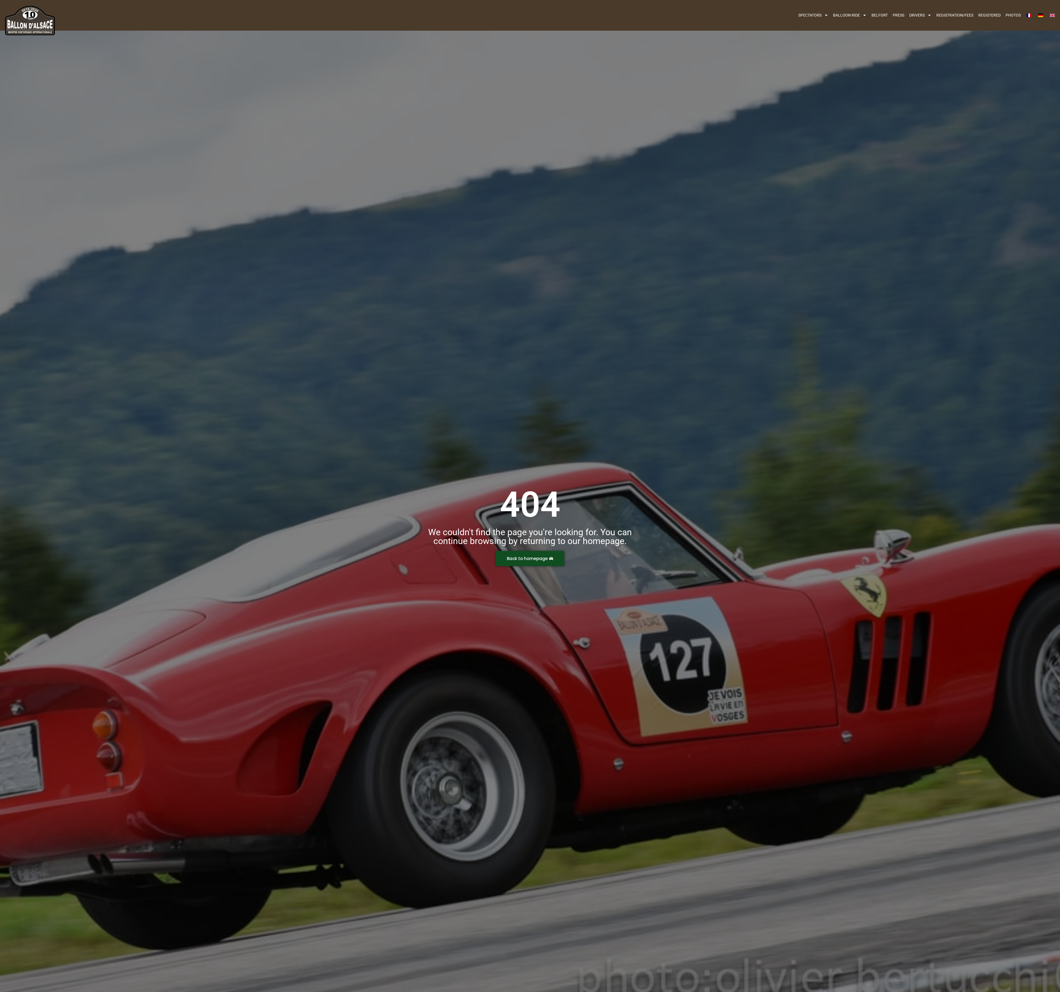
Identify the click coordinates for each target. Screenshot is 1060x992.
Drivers (917, 15)
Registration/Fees (954, 15)
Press (898, 15)
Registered (989, 15)
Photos (1013, 15)
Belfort (879, 15)
